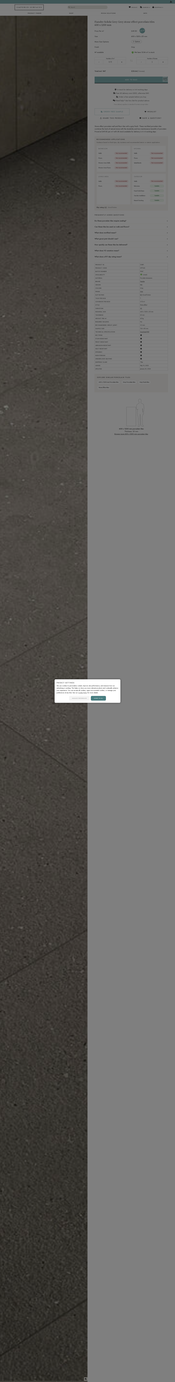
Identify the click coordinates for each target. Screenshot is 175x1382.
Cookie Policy (82, 693)
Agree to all (98, 698)
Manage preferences (79, 698)
